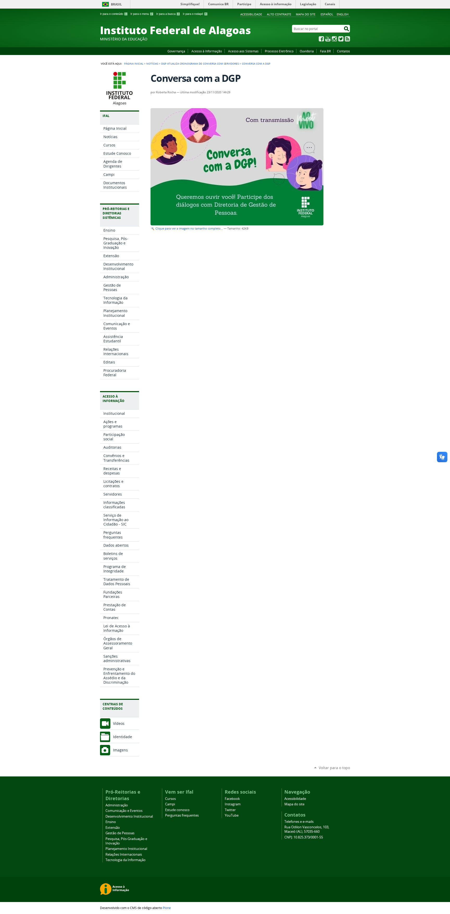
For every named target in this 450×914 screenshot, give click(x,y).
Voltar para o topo (334, 767)
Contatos (343, 51)
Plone (167, 908)
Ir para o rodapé (195, 13)
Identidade (122, 736)
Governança (176, 51)
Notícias (152, 63)
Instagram (334, 38)
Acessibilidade (251, 14)
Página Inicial (133, 63)
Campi (170, 804)
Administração (116, 805)
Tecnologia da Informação (125, 860)
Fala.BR (325, 51)
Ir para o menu (141, 13)
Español (327, 14)
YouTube (327, 38)
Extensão (112, 827)
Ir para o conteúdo (113, 13)
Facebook (321, 38)
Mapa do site (305, 14)
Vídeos (118, 723)
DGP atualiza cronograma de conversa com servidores (200, 63)
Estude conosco (177, 810)
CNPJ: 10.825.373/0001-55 (303, 837)
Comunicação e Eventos (123, 810)
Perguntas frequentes (182, 815)
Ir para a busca (167, 13)
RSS (347, 38)
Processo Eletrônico (279, 51)
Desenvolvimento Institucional (129, 816)
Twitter (340, 38)
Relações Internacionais (123, 854)
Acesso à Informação (206, 51)
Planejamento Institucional (126, 849)
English (342, 14)
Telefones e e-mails (299, 821)
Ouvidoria (307, 51)
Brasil (116, 4)
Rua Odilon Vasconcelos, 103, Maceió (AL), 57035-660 (306, 829)
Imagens (120, 750)
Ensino (110, 822)
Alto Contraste (279, 14)
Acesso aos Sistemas (243, 51)
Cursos (170, 798)
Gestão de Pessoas (119, 833)
